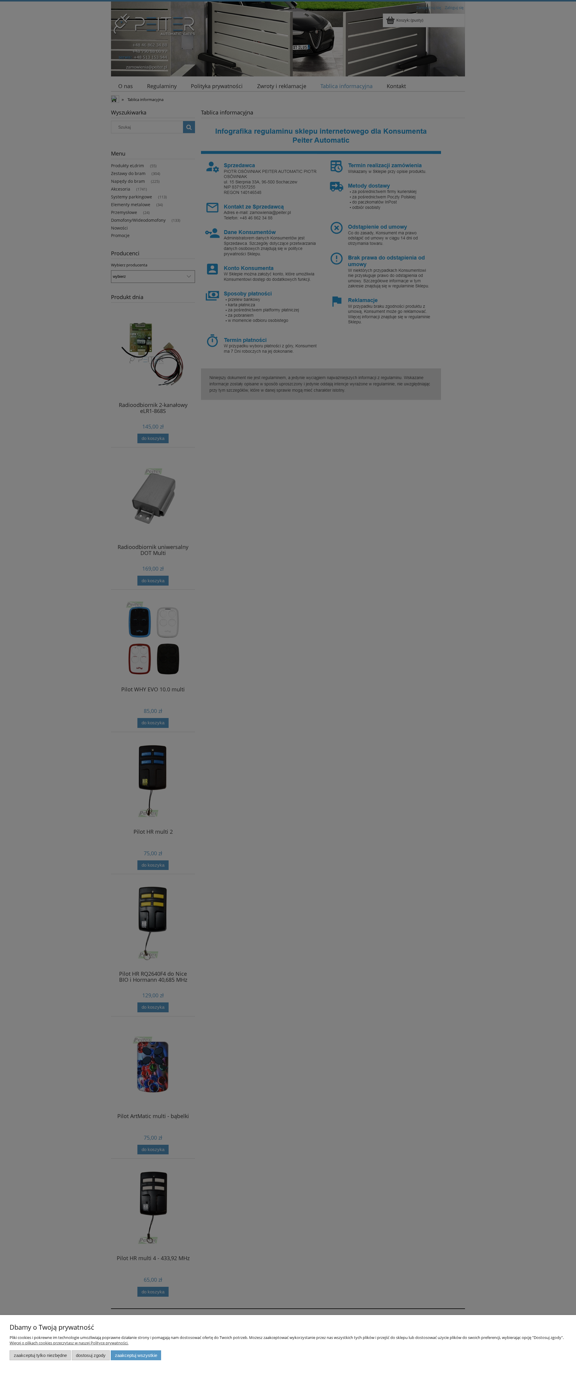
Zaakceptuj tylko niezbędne (40, 1355)
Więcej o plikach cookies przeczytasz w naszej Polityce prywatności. (69, 1343)
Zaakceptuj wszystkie (136, 1355)
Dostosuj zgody (91, 1355)
